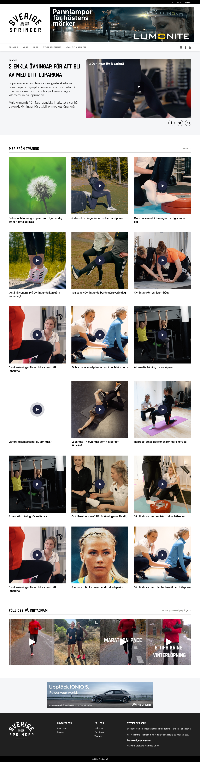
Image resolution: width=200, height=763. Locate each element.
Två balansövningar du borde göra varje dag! (99, 292)
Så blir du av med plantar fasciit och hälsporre (99, 367)
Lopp (36, 47)
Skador (13, 60)
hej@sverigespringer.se (139, 740)
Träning (13, 47)
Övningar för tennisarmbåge (151, 292)
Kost (25, 47)
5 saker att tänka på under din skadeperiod (97, 587)
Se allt (187, 149)
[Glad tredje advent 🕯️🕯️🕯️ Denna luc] (31, 642)
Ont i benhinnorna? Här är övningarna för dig (99, 516)
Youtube (98, 736)
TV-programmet (52, 47)
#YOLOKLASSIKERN (76, 47)
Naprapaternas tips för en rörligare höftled (160, 441)
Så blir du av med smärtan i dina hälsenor (159, 516)
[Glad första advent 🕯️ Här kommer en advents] (168, 642)
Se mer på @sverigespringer (176, 610)
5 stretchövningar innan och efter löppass (97, 218)
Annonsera (176, 2)
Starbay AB (103, 759)
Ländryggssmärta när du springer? (30, 441)
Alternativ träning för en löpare (153, 367)
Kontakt (188, 2)
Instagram (99, 728)
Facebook (99, 732)
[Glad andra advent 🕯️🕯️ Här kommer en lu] (123, 642)
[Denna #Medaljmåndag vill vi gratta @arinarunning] (77, 642)
